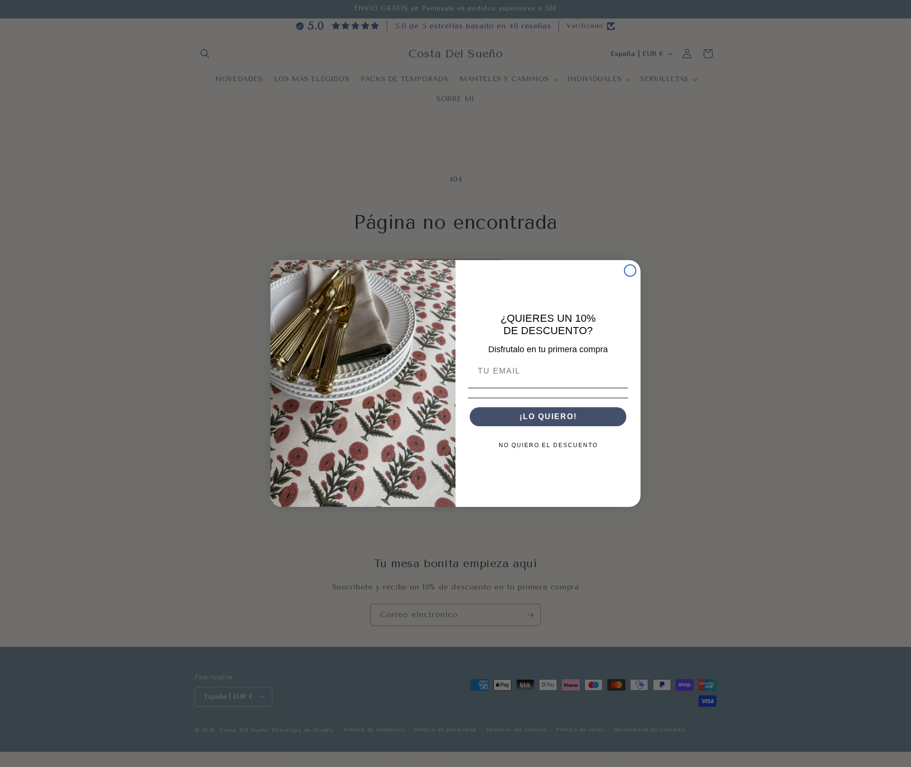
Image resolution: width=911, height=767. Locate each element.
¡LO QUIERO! (548, 416)
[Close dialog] (630, 270)
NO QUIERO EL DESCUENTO (548, 445)
